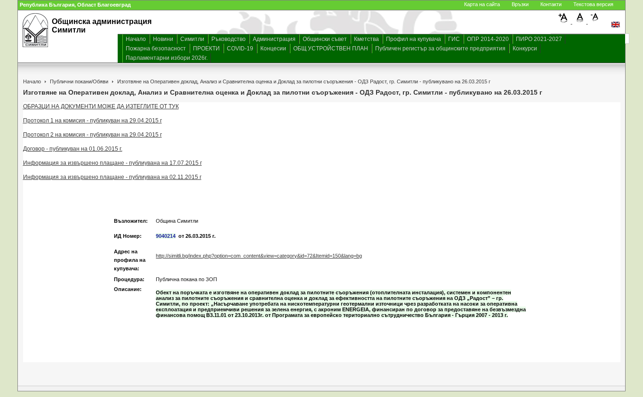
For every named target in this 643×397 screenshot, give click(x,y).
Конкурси (525, 48)
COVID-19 (240, 48)
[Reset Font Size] (580, 21)
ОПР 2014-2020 (488, 39)
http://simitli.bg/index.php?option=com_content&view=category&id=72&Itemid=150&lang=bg (259, 256)
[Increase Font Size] (564, 21)
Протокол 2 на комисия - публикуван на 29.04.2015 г (92, 134)
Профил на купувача (413, 39)
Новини (163, 39)
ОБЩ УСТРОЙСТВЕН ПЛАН (330, 48)
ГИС (454, 39)
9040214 (166, 236)
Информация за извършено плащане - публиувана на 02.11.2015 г (112, 177)
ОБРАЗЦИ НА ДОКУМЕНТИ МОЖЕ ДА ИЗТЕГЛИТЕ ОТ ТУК (101, 106)
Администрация (274, 39)
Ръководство (228, 39)
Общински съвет (325, 39)
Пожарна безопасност (156, 48)
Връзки (520, 4)
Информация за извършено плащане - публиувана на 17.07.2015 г (112, 163)
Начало (136, 39)
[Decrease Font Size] (595, 21)
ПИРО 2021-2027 (539, 39)
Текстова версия (593, 4)
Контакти (551, 4)
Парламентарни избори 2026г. (167, 58)
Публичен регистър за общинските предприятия (440, 48)
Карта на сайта (482, 4)
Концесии (273, 48)
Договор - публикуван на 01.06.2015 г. (72, 149)
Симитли (192, 39)
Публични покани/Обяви (79, 81)
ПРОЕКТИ (206, 48)
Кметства (366, 39)
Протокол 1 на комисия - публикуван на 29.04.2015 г (92, 120)
